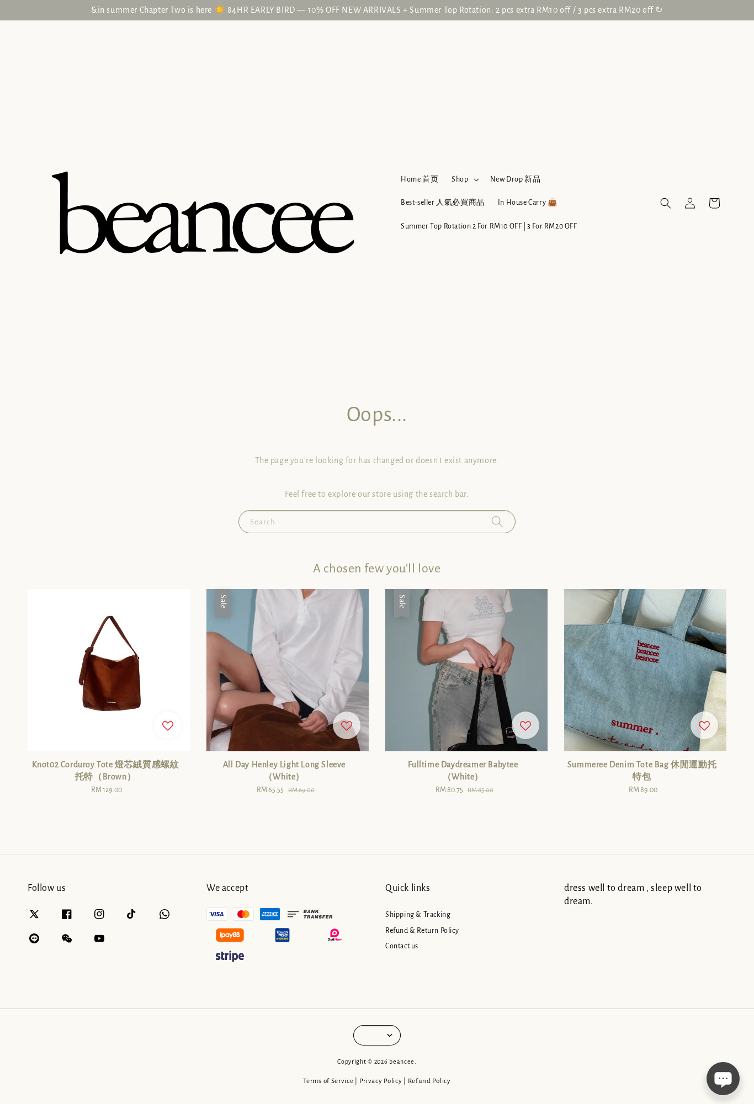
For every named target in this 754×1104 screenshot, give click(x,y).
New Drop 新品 (515, 179)
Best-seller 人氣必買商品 (443, 202)
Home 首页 (419, 179)
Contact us (401, 946)
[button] (666, 203)
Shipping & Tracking (417, 915)
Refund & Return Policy (422, 931)
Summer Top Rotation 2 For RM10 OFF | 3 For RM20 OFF (489, 226)
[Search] (497, 521)
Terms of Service (328, 1081)
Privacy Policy (380, 1081)
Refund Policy (429, 1081)
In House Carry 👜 (527, 202)
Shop (460, 179)
